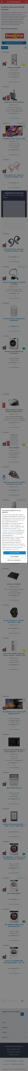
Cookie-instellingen (7, 549)
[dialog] (14, 535)
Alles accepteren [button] (14, 552)
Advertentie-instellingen (13, 546)
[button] (14, 560)
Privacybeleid (15, 549)
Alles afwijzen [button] (14, 556)
